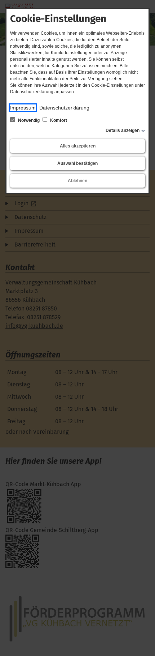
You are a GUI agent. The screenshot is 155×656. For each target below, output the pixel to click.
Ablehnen (77, 180)
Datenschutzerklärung (64, 108)
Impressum (23, 108)
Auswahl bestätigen (77, 163)
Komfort (58, 120)
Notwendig (29, 120)
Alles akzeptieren (78, 146)
